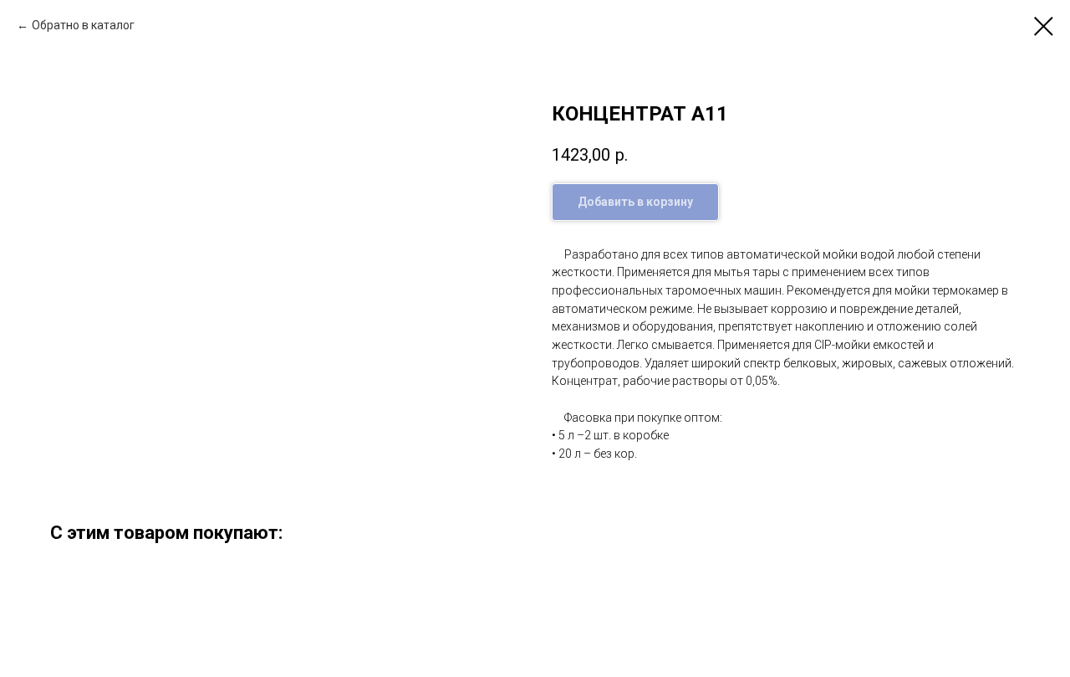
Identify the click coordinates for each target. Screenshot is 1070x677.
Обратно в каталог (83, 25)
